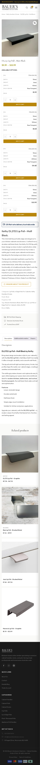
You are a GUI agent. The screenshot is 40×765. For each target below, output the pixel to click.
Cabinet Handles (7, 699)
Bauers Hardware (10, 302)
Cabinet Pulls (6, 703)
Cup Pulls (4, 711)
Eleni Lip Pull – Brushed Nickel (12, 530)
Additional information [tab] (21, 338)
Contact (4, 680)
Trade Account (6, 688)
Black (18, 302)
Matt (22, 302)
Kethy (18, 305)
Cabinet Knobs (6, 707)
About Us (5, 676)
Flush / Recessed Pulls (9, 718)
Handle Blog (5, 684)
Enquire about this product (17, 284)
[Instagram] (9, 666)
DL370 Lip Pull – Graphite (11, 478)
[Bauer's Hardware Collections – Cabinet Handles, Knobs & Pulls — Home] (10, 7)
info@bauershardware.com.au (14, 737)
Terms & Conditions (25, 757)
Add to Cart (20, 104)
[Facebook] (4, 666)
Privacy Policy (13, 757)
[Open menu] (36, 7)
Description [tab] (8, 338)
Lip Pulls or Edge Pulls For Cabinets (20, 291)
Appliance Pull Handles (9, 722)
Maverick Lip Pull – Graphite (12, 628)
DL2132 (23, 305)
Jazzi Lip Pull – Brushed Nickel (12, 579)
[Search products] (27, 7)
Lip (28, 302)
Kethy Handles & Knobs (12, 14)
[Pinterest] (14, 666)
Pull (25, 302)
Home (3, 14)
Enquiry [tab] (33, 338)
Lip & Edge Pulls (7, 714)
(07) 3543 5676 (9, 733)
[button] (35, 23)
